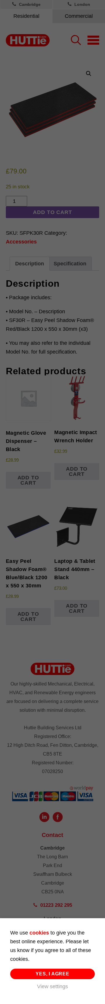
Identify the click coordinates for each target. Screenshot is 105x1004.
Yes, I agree (52, 973)
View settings (52, 986)
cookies (39, 933)
